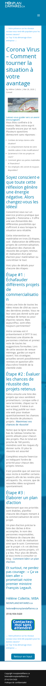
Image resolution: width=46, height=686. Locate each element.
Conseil (9, 92)
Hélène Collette (15, 89)
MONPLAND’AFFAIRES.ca (19, 603)
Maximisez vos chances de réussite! (19, 423)
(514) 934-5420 (11, 679)
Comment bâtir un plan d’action (22, 560)
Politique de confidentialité (15, 682)
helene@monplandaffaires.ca (22, 608)
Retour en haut (23, 656)
